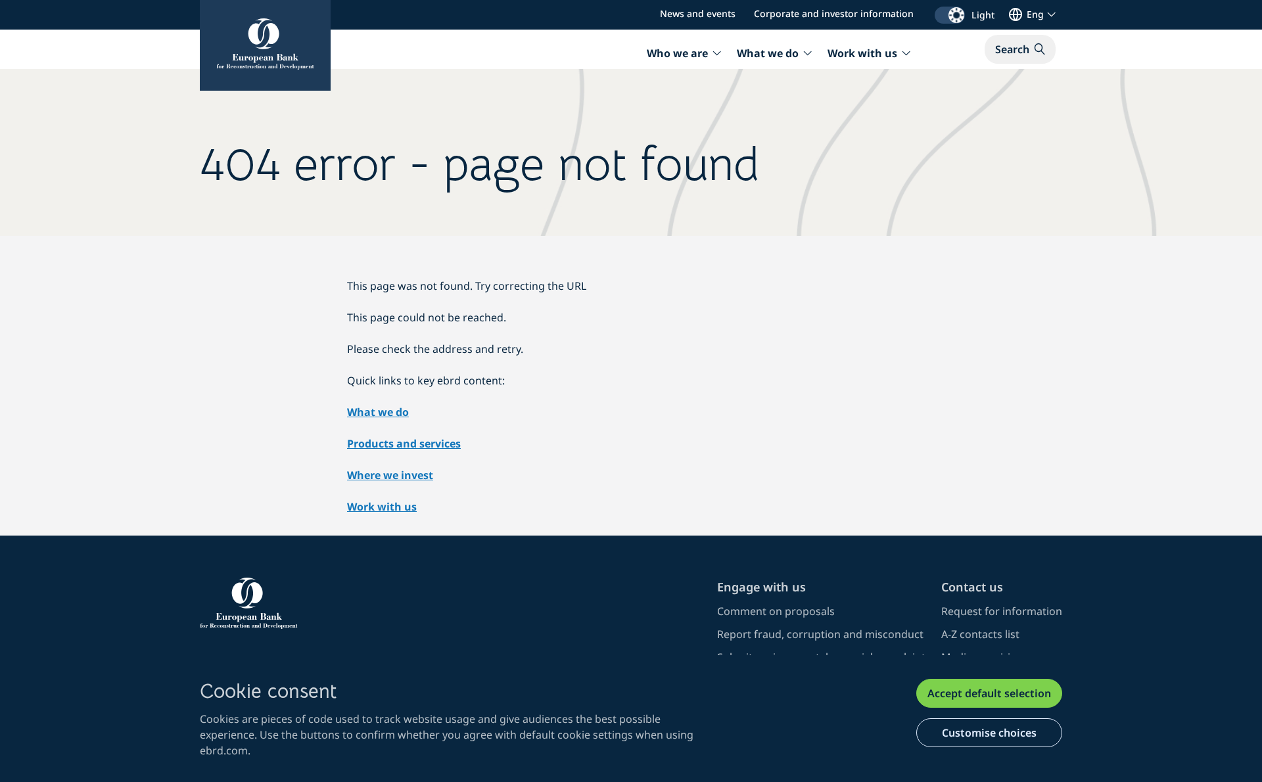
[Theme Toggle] (950, 15)
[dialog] (631, 718)
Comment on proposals (776, 611)
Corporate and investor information (834, 13)
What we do (378, 412)
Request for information (1001, 611)
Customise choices (989, 732)
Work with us (382, 506)
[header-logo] (265, 45)
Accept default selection (989, 693)
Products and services (404, 443)
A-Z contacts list (980, 634)
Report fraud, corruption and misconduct (820, 634)
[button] (1020, 49)
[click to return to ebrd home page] (450, 603)
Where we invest (390, 475)
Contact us (972, 587)
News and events (698, 13)
